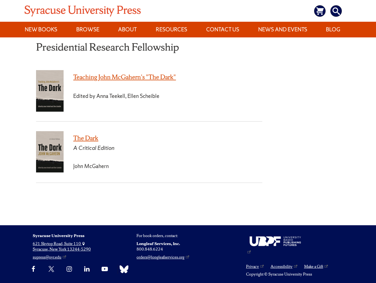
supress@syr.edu (47, 257)
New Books (41, 29)
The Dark (85, 138)
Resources (171, 29)
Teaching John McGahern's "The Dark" (124, 77)
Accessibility (282, 266)
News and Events (282, 29)
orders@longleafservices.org (160, 257)
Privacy (252, 266)
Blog (333, 29)
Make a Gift (313, 266)
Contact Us (222, 29)
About (127, 29)
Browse (87, 29)
